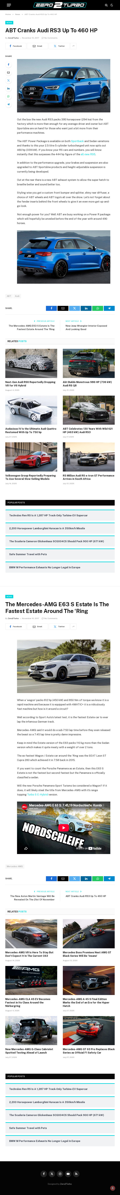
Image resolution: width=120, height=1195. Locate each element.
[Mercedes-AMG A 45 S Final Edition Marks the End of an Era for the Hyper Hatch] (89, 980)
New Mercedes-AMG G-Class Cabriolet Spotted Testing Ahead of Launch (29, 1051)
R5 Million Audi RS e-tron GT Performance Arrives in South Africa (88, 477)
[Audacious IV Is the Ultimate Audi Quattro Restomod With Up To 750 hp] (31, 410)
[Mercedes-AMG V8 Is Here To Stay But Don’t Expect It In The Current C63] (31, 933)
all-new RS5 (88, 154)
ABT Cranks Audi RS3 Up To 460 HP (86, 896)
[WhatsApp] (8, 96)
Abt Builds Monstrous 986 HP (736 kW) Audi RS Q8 (87, 384)
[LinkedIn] (8, 88)
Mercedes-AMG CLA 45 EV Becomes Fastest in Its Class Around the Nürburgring (27, 1002)
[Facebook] (8, 64)
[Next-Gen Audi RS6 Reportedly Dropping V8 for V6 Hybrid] (31, 363)
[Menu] (9, 5)
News (9, 23)
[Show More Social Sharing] (73, 46)
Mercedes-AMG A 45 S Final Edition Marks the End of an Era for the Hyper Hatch (86, 1002)
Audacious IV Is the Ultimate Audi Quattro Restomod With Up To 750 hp (30, 430)
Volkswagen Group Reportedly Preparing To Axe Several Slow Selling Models (30, 477)
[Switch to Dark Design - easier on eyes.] (111, 5)
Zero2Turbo (13, 38)
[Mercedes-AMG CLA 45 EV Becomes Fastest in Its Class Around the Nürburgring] (31, 980)
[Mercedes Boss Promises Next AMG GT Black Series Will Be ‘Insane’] (89, 933)
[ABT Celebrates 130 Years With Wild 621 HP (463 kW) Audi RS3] (89, 410)
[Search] (106, 5)
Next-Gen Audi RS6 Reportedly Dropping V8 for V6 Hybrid (30, 384)
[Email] (8, 72)
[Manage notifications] (112, 1188)
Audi (17, 296)
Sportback (77, 141)
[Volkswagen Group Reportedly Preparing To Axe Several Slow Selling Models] (31, 457)
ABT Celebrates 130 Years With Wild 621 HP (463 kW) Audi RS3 (88, 430)
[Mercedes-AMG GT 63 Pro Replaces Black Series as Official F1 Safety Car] (89, 1030)
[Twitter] (8, 80)
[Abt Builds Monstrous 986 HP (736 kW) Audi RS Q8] (89, 363)
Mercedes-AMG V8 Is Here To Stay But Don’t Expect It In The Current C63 (29, 954)
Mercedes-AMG (15, 866)
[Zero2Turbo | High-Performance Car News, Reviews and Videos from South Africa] (60, 5)
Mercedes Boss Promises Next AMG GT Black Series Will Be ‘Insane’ (87, 954)
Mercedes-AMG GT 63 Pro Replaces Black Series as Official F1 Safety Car (89, 1051)
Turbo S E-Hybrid (37, 794)
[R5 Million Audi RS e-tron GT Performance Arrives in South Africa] (89, 457)
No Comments (51, 38)
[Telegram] (8, 104)
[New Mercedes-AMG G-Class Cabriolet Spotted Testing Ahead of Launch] (31, 1030)
